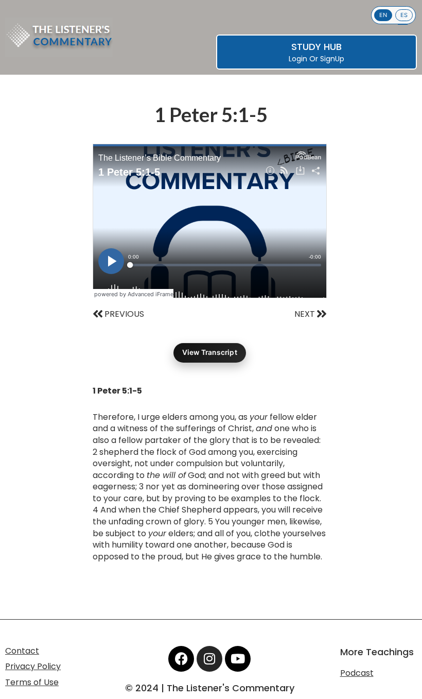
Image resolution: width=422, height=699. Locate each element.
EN (383, 15)
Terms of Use (32, 682)
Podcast (357, 673)
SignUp (332, 59)
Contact (22, 651)
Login (298, 59)
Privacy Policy (33, 666)
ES (404, 15)
